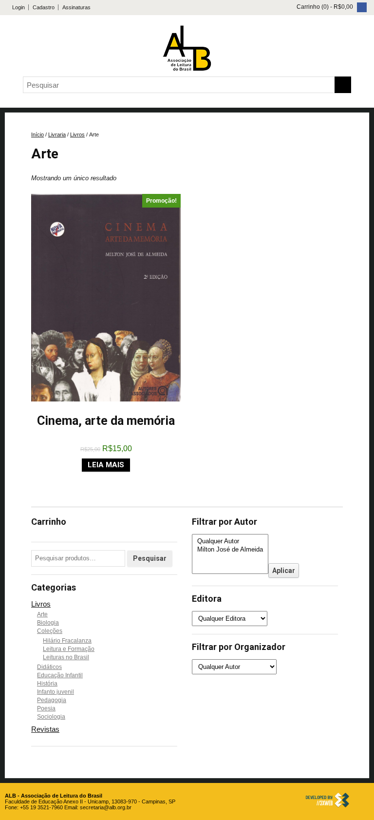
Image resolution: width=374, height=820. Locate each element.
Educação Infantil (60, 675)
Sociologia (51, 716)
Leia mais (106, 464)
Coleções (49, 631)
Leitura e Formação (68, 649)
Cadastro (44, 7)
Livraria (57, 134)
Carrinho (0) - (324, 6)
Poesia (46, 708)
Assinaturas (76, 7)
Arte (42, 614)
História (47, 683)
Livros (77, 134)
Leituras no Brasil (66, 657)
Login (18, 7)
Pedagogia (51, 700)
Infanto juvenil (55, 691)
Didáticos (49, 667)
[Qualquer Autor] (230, 541)
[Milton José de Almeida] (230, 550)
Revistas (45, 729)
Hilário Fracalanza (67, 640)
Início (37, 134)
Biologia (48, 622)
